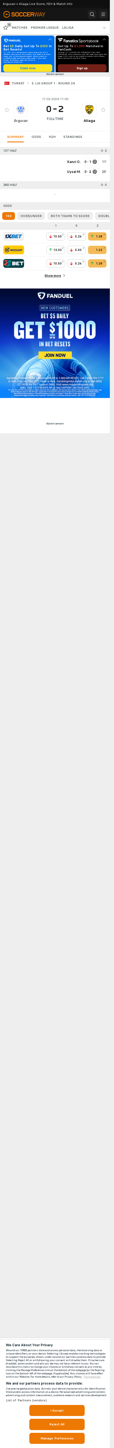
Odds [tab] (36, 139)
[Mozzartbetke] (13, 251)
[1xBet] (13, 238)
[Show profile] (21, 112)
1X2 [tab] (9, 218)
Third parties (92, 1376)
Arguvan (21, 122)
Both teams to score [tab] (70, 218)
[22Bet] (13, 265)
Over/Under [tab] (31, 218)
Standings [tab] (72, 139)
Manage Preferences (57, 1438)
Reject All (56, 1424)
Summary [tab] (15, 139)
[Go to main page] (28, 14)
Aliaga (89, 122)
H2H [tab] (52, 139)
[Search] (92, 14)
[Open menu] (103, 14)
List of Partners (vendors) (26, 1400)
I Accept (57, 1410)
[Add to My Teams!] (6, 111)
